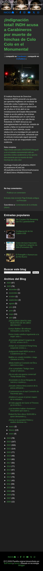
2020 (9, 452)
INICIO (7, 12)
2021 (9, 449)
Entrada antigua (32, 198)
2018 (9, 459)
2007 (9, 498)
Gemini (17, 563)
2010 (9, 488)
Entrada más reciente (12, 198)
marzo (11, 427)
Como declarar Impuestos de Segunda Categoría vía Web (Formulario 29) (26, 245)
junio (11, 311)
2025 (9, 286)
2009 (9, 491)
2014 (9, 473)
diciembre (13, 289)
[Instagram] (24, 557)
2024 (9, 438)
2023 (9, 442)
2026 (9, 283)
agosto (12, 303)
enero (11, 434)
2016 (9, 466)
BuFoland (8, 563)
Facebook (21, 56)
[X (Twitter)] (31, 557)
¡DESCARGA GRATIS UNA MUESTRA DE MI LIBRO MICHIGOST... (20, 323)
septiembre (13, 300)
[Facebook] (20, 557)
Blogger (21, 565)
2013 (9, 477)
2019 (9, 456)
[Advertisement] (21, 528)
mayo (11, 314)
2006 (9, 502)
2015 (9, 470)
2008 (9, 495)
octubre (12, 296)
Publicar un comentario (16, 193)
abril (11, 318)
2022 (9, 445)
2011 (9, 484)
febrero (12, 430)
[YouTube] (27, 557)
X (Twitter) (20, 59)
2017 (9, 463)
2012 (9, 480)
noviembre (13, 293)
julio (11, 307)
